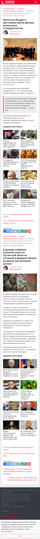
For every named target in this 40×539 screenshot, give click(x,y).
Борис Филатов (14, 221)
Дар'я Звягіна (14, 34)
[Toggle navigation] (35, 2)
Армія (11, 453)
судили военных (18, 349)
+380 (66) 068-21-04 (8, 513)
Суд (22, 453)
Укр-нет (13, 223)
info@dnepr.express (11, 516)
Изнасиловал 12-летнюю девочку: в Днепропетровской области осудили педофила (17, 471)
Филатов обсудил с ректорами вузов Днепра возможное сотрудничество (22, 479)
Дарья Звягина (15, 269)
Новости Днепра (9, 236)
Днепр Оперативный (20, 301)
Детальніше (6, 531)
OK (20, 536)
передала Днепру (17, 118)
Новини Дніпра (9, 9)
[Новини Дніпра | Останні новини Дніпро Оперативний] (8, 2)
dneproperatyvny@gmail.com (12, 518)
